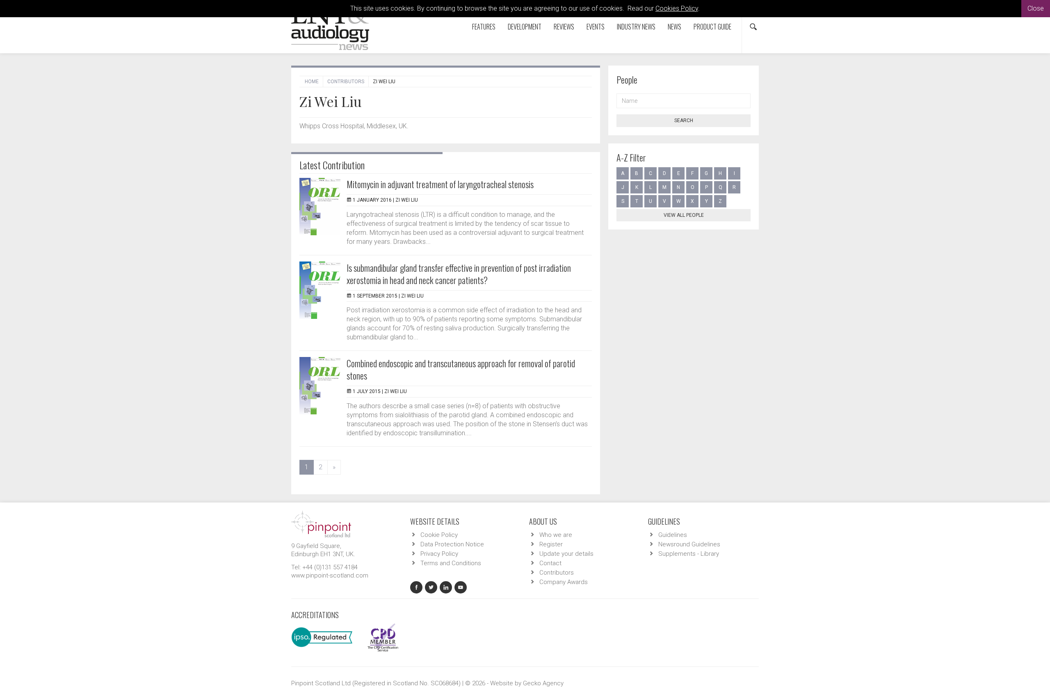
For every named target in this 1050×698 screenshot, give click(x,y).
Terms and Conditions (450, 563)
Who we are (555, 535)
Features (483, 27)
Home (312, 81)
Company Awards (563, 582)
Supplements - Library (688, 553)
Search (683, 120)
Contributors (345, 81)
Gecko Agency (543, 683)
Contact (550, 563)
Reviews (564, 27)
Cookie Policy (439, 535)
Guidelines (672, 535)
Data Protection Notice (452, 544)
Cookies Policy (676, 8)
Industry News (636, 27)
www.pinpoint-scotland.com (329, 575)
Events (596, 27)
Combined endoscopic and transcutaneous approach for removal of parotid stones (461, 369)
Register (551, 544)
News (674, 27)
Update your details (566, 553)
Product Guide (712, 27)
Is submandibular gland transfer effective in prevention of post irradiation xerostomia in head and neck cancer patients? (459, 273)
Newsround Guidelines (689, 544)
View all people (684, 215)
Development (524, 27)
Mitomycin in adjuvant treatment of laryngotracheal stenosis (440, 184)
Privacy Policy (439, 553)
